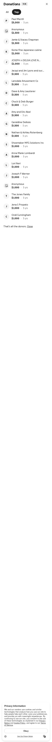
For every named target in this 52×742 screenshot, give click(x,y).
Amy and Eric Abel (21, 112)
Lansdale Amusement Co (25, 81)
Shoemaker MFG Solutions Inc (28, 142)
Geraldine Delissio (21, 122)
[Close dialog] (47, 4)
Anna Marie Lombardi (23, 153)
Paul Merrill (18, 19)
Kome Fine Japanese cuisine (27, 50)
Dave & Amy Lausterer (23, 91)
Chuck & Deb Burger (23, 101)
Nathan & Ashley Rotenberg (27, 132)
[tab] (7, 12)
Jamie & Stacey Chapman (25, 39)
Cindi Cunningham (21, 215)
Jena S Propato (20, 204)
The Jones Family (21, 194)
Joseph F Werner (21, 173)
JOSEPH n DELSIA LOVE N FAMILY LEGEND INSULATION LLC (27, 60)
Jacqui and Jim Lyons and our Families (27, 70)
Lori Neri (16, 163)
